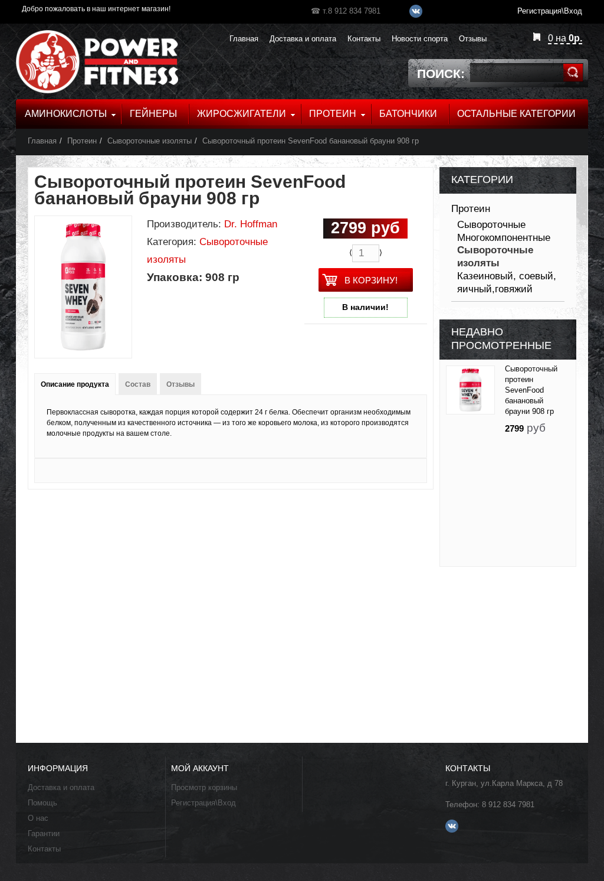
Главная (42, 140)
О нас (38, 818)
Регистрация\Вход (203, 802)
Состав (137, 384)
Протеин (82, 140)
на (565, 38)
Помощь (42, 802)
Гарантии (44, 833)
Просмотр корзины (204, 787)
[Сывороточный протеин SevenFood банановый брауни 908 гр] (470, 390)
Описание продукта (75, 384)
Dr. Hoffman (250, 224)
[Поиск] (573, 72)
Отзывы (180, 384)
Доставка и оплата (61, 787)
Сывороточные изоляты (149, 140)
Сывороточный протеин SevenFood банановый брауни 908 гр (310, 140)
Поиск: (441, 73)
